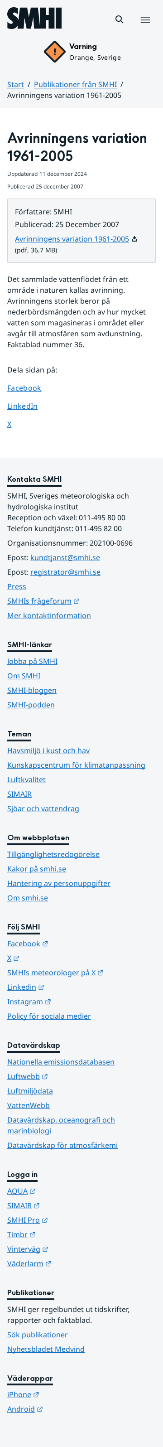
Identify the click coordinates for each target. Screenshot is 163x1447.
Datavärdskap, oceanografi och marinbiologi (61, 1125)
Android (69, 1408)
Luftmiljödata (30, 1091)
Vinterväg (72, 1249)
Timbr (66, 1234)
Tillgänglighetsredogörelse (53, 854)
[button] (119, 19)
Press (16, 586)
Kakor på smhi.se (36, 869)
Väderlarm (73, 1263)
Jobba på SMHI (32, 661)
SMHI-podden (31, 705)
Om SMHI (23, 676)
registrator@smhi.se (65, 572)
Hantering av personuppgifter (58, 883)
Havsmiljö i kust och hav (48, 750)
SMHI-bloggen (32, 690)
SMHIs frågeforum (81, 600)
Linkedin (70, 987)
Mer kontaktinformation (49, 615)
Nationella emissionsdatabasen (61, 1062)
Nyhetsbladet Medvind (46, 1349)
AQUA (66, 1191)
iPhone (67, 1394)
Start (15, 84)
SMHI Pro (72, 1220)
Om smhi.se (27, 898)
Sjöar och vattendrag (43, 808)
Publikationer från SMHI (75, 84)
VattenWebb (28, 1105)
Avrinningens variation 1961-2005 (76, 239)
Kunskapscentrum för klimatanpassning (76, 765)
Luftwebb (72, 1076)
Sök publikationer (37, 1335)
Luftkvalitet (26, 779)
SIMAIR (19, 794)
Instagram (73, 1001)
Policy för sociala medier (49, 1016)
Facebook (31, 387)
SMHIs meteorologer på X (81, 972)
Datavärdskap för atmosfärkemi (62, 1145)
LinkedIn (31, 406)
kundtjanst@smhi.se (65, 557)
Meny (144, 29)
